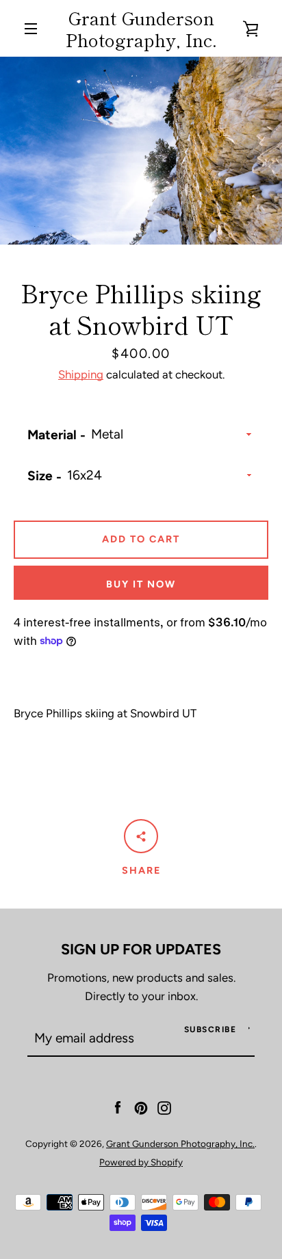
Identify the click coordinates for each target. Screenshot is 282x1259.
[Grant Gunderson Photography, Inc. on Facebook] (118, 1106)
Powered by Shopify (141, 1162)
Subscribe (210, 1029)
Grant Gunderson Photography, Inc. (141, 28)
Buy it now (141, 584)
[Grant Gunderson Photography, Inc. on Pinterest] (141, 1106)
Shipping (80, 374)
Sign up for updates (141, 949)
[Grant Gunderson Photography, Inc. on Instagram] (164, 1106)
